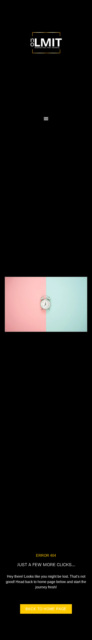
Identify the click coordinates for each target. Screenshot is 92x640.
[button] (46, 118)
